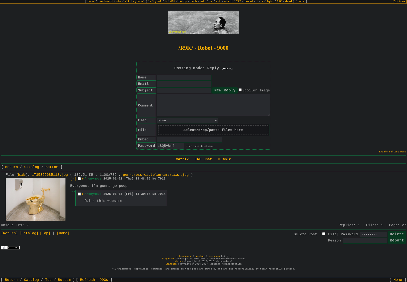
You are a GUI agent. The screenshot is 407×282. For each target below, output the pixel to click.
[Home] (63, 233)
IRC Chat (203, 159)
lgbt (270, 1)
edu (202, 1)
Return (11, 167)
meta (301, 1)
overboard (105, 1)
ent (218, 1)
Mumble (224, 159)
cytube (138, 1)
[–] (73, 179)
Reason (334, 241)
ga (210, 1)
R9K (279, 1)
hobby (183, 1)
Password (349, 235)
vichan (200, 256)
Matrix (182, 159)
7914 (162, 194)
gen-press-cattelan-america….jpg (156, 175)
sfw (118, 1)
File (332, 235)
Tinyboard (185, 256)
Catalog (31, 167)
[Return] (227, 68)
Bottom (51, 167)
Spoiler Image (256, 91)
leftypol (154, 1)
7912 (162, 178)
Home (398, 280)
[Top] (45, 233)
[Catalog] (28, 233)
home (91, 1)
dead (288, 1)
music (228, 1)
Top (48, 280)
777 (238, 1)
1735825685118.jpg (50, 175)
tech (193, 1)
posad (248, 1)
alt (127, 1)
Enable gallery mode (392, 152)
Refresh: (94, 280)
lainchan (214, 256)
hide (22, 175)
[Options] (399, 1)
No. (155, 178)
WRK (172, 1)
